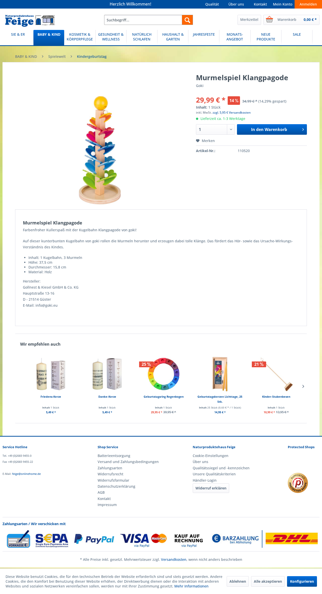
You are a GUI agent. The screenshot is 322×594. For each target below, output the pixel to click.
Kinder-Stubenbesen (276, 396)
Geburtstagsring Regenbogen (164, 396)
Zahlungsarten (110, 468)
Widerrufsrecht (110, 474)
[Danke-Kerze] (107, 374)
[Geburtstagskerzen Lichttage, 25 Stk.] (220, 374)
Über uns (236, 4)
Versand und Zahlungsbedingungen (128, 461)
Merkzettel (249, 19)
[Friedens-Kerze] (51, 374)
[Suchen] (187, 20)
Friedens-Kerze (51, 396)
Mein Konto (282, 4)
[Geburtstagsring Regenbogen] (163, 374)
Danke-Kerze (107, 396)
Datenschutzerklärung (116, 486)
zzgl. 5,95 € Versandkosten (232, 112)
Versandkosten (173, 559)
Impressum (107, 504)
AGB (101, 492)
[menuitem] (148, 20)
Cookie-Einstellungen (210, 455)
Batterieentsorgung (114, 455)
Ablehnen (237, 581)
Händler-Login (205, 480)
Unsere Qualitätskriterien (214, 474)
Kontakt (260, 4)
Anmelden (308, 4)
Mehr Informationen (191, 586)
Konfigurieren (302, 581)
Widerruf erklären (210, 488)
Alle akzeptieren (268, 581)
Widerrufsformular (113, 480)
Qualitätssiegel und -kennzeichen (221, 468)
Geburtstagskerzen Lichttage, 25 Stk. (219, 399)
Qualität (212, 4)
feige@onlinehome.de (26, 474)
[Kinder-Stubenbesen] (276, 374)
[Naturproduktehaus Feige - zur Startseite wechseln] (30, 21)
